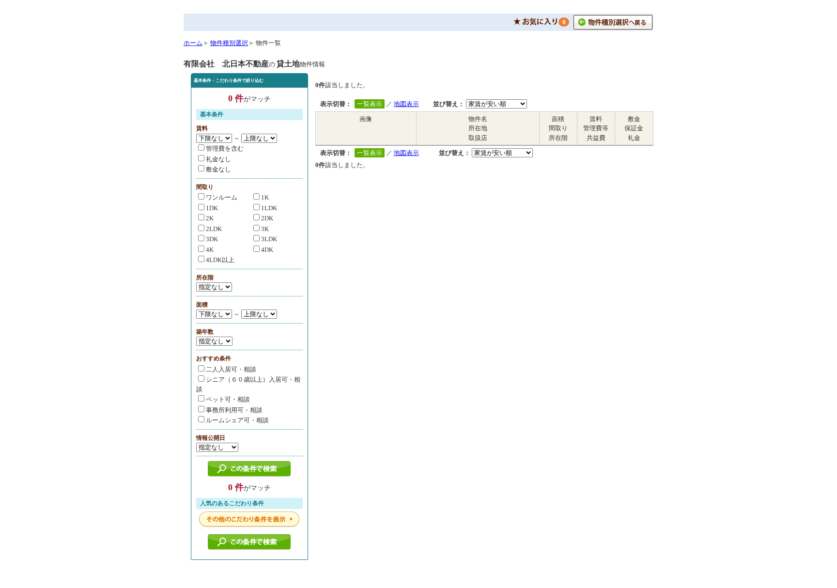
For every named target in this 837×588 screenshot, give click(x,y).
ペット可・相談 (228, 399)
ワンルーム (221, 197)
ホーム (193, 42)
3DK (212, 239)
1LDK (269, 208)
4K (210, 249)
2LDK (214, 228)
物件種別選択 (229, 42)
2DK (267, 218)
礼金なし (218, 159)
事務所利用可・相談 (234, 410)
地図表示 (406, 104)
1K (265, 197)
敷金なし (218, 169)
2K (210, 218)
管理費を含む (225, 148)
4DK (267, 249)
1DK (212, 208)
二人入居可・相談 (231, 369)
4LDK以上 (220, 259)
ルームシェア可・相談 (237, 420)
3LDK (269, 239)
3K (265, 228)
